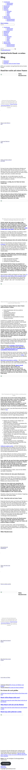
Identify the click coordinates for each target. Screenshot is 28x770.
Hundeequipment (11, 44)
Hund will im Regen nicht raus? (10, 697)
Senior (8, 40)
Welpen (8, 38)
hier (7, 409)
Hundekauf (6, 32)
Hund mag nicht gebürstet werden (11, 711)
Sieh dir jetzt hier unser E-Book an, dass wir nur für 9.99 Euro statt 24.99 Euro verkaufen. (14, 755)
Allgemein (9, 36)
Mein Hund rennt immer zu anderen (9, 360)
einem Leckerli (19, 365)
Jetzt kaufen (6, 763)
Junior (8, 39)
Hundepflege (10, 30)
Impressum (3, 766)
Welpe (22, 355)
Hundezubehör (7, 43)
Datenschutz (3, 767)
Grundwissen (7, 27)
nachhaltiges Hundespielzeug (16, 345)
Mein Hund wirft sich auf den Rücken (12, 704)
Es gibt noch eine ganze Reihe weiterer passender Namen (14, 275)
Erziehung (6, 35)
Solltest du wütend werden (7, 446)
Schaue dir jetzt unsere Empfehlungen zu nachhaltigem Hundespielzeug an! (13, 349)
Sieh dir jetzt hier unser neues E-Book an (9, 105)
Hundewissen (10, 28)
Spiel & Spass (7, 42)
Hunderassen (7, 31)
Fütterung (6, 34)
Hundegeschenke (11, 46)
